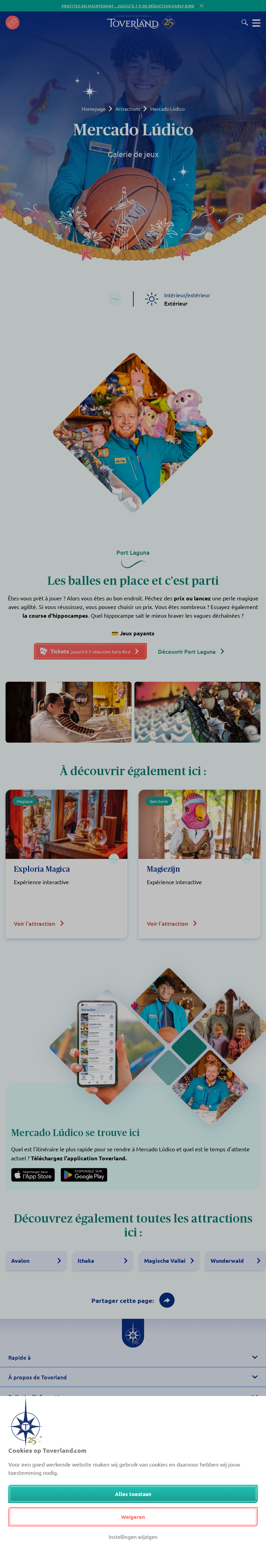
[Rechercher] (244, 22)
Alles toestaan (133, 1493)
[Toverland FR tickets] (12, 22)
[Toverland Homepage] (133, 22)
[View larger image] (69, 712)
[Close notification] (201, 5)
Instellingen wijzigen (133, 1536)
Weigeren (133, 1516)
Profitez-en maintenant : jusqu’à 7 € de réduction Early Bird (128, 5)
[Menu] (256, 22)
